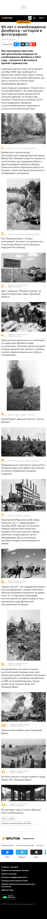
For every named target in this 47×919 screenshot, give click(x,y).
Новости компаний (9, 874)
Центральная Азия (25, 845)
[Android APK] (8, 897)
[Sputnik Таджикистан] (7, 19)
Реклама (25, 870)
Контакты (14, 867)
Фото (4, 818)
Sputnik (12, 148)
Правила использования (11, 870)
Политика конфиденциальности (14, 877)
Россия (39, 845)
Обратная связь (7, 890)
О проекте (5, 867)
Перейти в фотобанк (30, 148)
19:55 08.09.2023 (8, 39)
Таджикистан (7, 845)
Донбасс (12, 818)
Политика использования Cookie (14, 880)
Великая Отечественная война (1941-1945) (16, 823)
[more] (44, 147)
